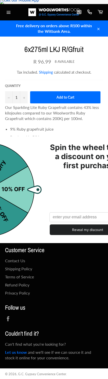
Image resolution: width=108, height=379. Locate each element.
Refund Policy (17, 284)
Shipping (46, 72)
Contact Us (15, 260)
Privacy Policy (17, 292)
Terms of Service (19, 276)
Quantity (13, 86)
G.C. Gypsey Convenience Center (42, 374)
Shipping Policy (18, 268)
